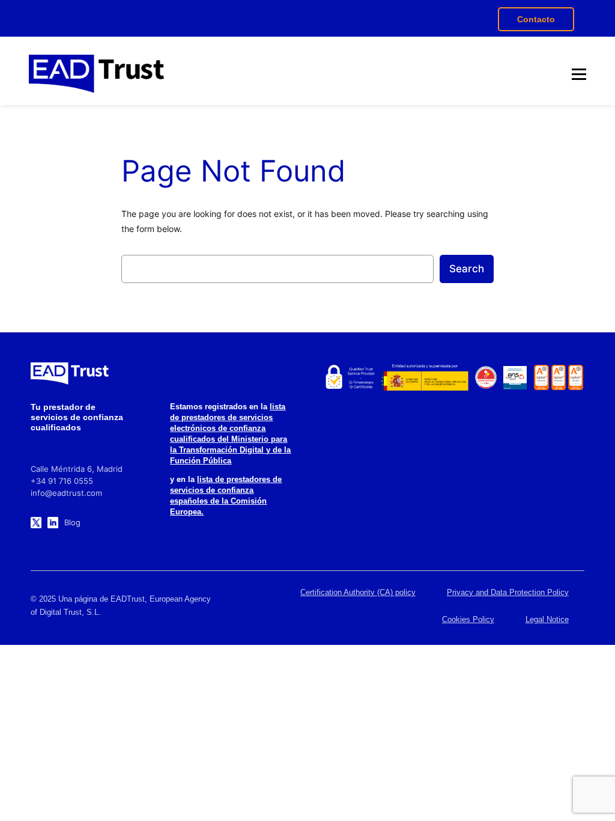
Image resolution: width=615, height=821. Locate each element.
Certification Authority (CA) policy (358, 592)
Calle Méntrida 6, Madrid (77, 469)
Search (466, 269)
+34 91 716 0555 (62, 481)
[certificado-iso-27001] (541, 377)
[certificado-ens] (515, 377)
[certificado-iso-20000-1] (559, 377)
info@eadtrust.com (66, 493)
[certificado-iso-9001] (575, 377)
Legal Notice (547, 619)
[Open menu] (579, 74)
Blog (72, 522)
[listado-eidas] (349, 377)
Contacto (536, 19)
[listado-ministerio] (424, 377)
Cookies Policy (468, 619)
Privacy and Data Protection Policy (508, 592)
